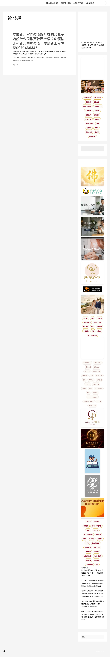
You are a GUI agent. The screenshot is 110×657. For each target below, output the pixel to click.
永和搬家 (88, 115)
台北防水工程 (49, 52)
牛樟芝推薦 (89, 132)
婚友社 (99, 331)
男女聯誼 (96, 521)
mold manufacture (92, 397)
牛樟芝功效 (92, 136)
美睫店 (84, 388)
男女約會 (95, 530)
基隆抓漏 (89, 127)
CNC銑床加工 (97, 362)
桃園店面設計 (23, 54)
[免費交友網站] (92, 438)
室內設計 (57, 52)
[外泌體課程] (92, 86)
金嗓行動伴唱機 (78, 3)
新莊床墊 (87, 371)
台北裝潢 (42, 52)
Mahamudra (87, 322)
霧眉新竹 (92, 42)
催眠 (97, 564)
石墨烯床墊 (88, 110)
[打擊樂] (92, 191)
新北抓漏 (99, 380)
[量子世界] (92, 507)
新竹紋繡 (99, 45)
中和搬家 (88, 102)
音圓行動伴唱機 (66, 3)
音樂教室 (88, 367)
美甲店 (87, 543)
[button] (102, 3)
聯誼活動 (86, 526)
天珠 (93, 331)
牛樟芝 (96, 127)
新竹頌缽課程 (87, 97)
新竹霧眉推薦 (92, 45)
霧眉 (88, 42)
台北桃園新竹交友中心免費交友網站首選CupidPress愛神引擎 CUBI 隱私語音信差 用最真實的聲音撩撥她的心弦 (92, 593)
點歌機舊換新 (90, 3)
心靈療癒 (99, 318)
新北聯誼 (88, 560)
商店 (92, 318)
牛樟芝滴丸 (97, 547)
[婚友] (92, 272)
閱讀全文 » (16, 65)
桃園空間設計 (32, 54)
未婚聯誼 (86, 331)
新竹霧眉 (83, 42)
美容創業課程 (89, 123)
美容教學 (97, 110)
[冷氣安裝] (92, 461)
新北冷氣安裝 (96, 371)
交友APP (88, 521)
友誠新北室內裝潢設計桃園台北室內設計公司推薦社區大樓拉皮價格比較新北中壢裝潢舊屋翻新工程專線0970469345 (38, 41)
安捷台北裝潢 (97, 322)
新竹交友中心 (92, 405)
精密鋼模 (96, 551)
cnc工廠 (88, 384)
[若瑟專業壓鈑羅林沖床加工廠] (92, 289)
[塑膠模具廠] (92, 248)
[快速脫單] (92, 304)
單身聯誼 (85, 326)
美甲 (90, 388)
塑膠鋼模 (88, 551)
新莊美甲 (91, 539)
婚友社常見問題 (92, 335)
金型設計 (91, 380)
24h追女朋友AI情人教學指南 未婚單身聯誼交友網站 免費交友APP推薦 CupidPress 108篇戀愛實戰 (92, 603)
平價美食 (96, 560)
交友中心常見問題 (96, 526)
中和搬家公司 (98, 106)
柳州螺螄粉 (90, 564)
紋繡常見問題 (95, 543)
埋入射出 (85, 318)
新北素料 (95, 392)
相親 (88, 392)
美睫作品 (99, 539)
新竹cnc (99, 401)
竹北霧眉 (98, 42)
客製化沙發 (88, 119)
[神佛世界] (92, 176)
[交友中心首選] (92, 417)
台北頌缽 (88, 48)
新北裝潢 (63, 52)
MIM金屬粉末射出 (88, 401)
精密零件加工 (87, 362)
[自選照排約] (92, 226)
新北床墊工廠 (98, 388)
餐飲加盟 (96, 102)
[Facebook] (4, 651)
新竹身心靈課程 (87, 106)
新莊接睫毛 (88, 547)
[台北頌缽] (92, 486)
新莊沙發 (84, 375)
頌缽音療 (98, 534)
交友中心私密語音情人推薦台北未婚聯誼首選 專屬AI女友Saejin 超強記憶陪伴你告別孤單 (92, 573)
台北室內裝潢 (34, 52)
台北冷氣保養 (97, 97)
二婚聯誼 (99, 326)
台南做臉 (97, 119)
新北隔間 (15, 54)
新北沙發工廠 (97, 556)
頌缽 (97, 123)
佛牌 (84, 380)
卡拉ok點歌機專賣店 (52, 3)
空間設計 (39, 54)
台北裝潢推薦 (87, 556)
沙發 (92, 375)
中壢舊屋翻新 (25, 52)
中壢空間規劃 (17, 52)
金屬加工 (96, 367)
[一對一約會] (92, 205)
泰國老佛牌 (96, 384)
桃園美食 (96, 115)
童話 (92, 326)
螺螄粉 (97, 132)
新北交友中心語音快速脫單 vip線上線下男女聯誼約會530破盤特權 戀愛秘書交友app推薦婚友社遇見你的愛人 (92, 583)
